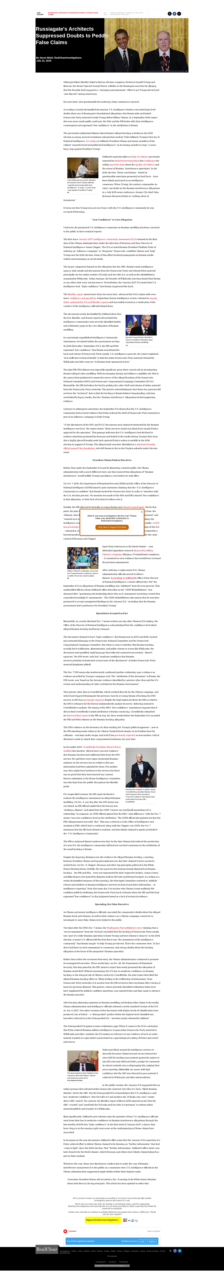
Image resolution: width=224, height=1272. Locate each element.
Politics (74, 1251)
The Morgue (123, 1262)
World (93, 1251)
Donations (112, 1262)
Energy (106, 1251)
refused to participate (133, 507)
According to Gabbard (123, 578)
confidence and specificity (82, 298)
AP (186, 71)
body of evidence (139, 157)
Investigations (65, 1251)
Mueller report (75, 294)
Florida (162, 1251)
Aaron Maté (46, 57)
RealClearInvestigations (127, 161)
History (142, 1251)
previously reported (93, 700)
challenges (149, 161)
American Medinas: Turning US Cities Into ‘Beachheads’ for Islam (126, 13)
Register (152, 1241)
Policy (80, 1251)
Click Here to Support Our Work (112, 527)
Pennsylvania (112, 1256)
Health (113, 1251)
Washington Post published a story (124, 928)
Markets (87, 1251)
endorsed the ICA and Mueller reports (89, 302)
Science (120, 1251)
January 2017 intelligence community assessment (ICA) (107, 239)
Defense (100, 1251)
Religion (127, 1251)
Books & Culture (153, 1251)
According (91, 141)
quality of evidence (145, 165)
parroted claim (117, 165)
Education (135, 1251)
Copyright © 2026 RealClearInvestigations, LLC (112, 1266)
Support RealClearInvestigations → (103, 1220)
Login (142, 1241)
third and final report (77, 715)
